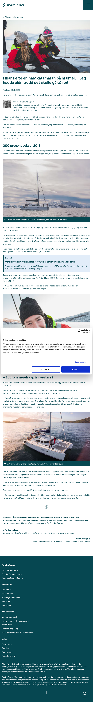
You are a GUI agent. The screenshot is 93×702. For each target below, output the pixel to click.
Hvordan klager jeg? (10, 628)
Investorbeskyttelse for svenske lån (17, 632)
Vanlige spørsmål (9, 617)
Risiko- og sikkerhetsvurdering (15, 621)
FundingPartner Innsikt (11, 597)
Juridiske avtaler (9, 656)
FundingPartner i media (12, 574)
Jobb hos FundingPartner (12, 578)
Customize (44, 369)
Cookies (5, 648)
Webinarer (6, 605)
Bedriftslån (7, 589)
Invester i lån (7, 593)
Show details (79, 362)
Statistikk (6, 601)
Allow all (75, 369)
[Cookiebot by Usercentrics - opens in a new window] (79, 331)
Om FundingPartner (10, 570)
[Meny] (88, 5)
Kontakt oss (7, 624)
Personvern (7, 644)
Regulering (7, 652)
